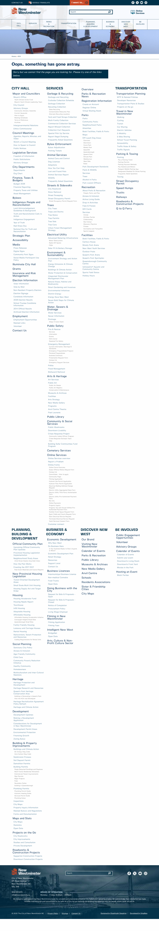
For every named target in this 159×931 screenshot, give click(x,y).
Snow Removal (54, 192)
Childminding (88, 219)
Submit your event (125, 558)
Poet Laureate (54, 412)
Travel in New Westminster (124, 112)
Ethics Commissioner (23, 129)
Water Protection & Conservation (62, 273)
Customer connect (56, 524)
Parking (120, 157)
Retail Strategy (54, 557)
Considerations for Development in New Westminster (28, 725)
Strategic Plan (21, 236)
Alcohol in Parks (90, 180)
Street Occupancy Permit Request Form (63, 201)
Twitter (137, 2)
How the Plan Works (22, 564)
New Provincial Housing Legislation (27, 575)
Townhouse (18, 605)
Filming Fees (53, 625)
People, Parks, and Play (91, 193)
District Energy (54, 294)
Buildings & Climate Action (60, 270)
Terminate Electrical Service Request (61, 519)
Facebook (133, 2)
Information (53, 334)
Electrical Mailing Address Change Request (61, 487)
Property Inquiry (54, 505)
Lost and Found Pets (57, 171)
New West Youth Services (94, 248)
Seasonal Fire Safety (56, 341)
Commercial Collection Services (62, 124)
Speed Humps (124, 188)
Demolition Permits (22, 764)
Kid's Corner (53, 339)
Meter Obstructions (56, 240)
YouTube (141, 2)
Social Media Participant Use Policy (26, 259)
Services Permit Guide (22, 796)
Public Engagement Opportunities (128, 536)
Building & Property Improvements (25, 744)
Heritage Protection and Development (24, 684)
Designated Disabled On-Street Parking (131, 171)
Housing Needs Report (23, 602)
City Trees (52, 208)
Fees (16, 781)
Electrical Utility (57, 234)
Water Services (54, 313)
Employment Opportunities (25, 320)
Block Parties (123, 575)
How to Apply (19, 115)
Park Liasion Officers (92, 183)
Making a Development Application (24, 719)
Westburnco (87, 159)
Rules (85, 164)
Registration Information (97, 101)
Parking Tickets (55, 151)
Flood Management (56, 369)
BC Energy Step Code (22, 752)
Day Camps (87, 222)
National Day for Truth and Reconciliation (25, 230)
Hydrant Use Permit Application (60, 481)
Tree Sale (52, 221)
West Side (86, 161)
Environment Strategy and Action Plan (62, 260)
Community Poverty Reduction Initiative (27, 662)
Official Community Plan (28, 544)
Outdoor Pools (89, 252)
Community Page (55, 477)
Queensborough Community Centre (95, 263)
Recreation (88, 187)
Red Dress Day (20, 226)
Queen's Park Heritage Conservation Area (23, 693)
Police (50, 365)
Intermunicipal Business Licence (62, 574)
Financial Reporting (22, 187)
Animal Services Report (58, 175)
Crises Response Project (58, 434)
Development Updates (23, 715)
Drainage (52, 319)
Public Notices (20, 148)
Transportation (68, 23)
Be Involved (140, 23)
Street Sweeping (55, 195)
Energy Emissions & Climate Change (60, 265)
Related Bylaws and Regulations (28, 811)
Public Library (55, 417)
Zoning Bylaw (19, 739)
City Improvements (22, 839)
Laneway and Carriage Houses (27, 628)
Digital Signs (19, 251)
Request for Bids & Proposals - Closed (61, 601)
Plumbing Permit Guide (22, 791)
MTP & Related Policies (127, 97)
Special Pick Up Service (58, 133)
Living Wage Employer (58, 612)
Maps (85, 135)
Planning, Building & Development (90, 24)
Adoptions (52, 165)
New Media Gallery (56, 403)
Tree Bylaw (53, 215)
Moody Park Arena (91, 245)
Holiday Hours (89, 276)
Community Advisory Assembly (25, 111)
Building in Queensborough (23, 785)
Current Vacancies (20, 113)
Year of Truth (19, 223)
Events (51, 336)
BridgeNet (52, 633)
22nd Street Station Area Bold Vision (27, 561)
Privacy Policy (52, 913)
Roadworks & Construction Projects (130, 202)
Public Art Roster (55, 385)
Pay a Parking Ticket (125, 160)
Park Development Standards (95, 167)
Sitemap (65, 913)
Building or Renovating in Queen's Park (27, 696)
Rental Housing (20, 631)
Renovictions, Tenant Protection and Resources (27, 636)
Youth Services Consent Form (59, 521)
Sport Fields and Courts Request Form (62, 514)
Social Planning (22, 644)
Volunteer (18, 326)
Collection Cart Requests (59, 130)
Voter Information (21, 284)
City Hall (19, 25)
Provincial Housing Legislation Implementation (27, 554)
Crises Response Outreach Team (60, 438)
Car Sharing (122, 127)
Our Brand (88, 539)
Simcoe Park (87, 157)
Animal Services (57, 155)
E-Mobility (121, 133)
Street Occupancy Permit (59, 199)
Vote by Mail (19, 287)
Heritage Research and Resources (28, 688)
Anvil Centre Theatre (57, 409)
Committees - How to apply (58, 474)
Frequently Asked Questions (60, 140)
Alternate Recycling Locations (59, 114)
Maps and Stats (22, 818)
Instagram (145, 2)
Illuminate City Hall (24, 264)
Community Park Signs (23, 254)
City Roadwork (54, 189)
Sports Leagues (88, 231)
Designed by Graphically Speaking (113, 913)
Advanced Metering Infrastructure (63, 238)
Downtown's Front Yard (127, 564)
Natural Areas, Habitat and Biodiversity (59, 283)
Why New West (55, 543)
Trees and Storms (55, 212)
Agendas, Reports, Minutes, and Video (27, 138)
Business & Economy (110, 24)
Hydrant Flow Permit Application (60, 483)
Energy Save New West (58, 297)
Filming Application (55, 479)
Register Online (89, 108)
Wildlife (51, 178)
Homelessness (20, 669)
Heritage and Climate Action (26, 707)
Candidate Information (23, 297)
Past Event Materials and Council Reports (28, 570)
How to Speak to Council (24, 145)
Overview (87, 89)
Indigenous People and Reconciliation (26, 203)
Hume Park (87, 145)
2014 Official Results (23, 309)
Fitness (85, 226)
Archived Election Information (26, 312)
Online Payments (55, 503)
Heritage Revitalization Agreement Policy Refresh (29, 703)
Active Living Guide (91, 199)
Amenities (87, 128)
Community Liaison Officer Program (61, 436)
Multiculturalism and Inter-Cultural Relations (29, 674)
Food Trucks (53, 581)
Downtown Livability (57, 430)
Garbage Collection (56, 104)
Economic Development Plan (60, 554)
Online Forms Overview (57, 467)
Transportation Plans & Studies (130, 104)
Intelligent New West (60, 630)
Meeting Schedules (21, 118)
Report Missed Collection (59, 127)
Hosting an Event (126, 572)
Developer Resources (126, 100)
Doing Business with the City (62, 589)
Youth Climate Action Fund (23, 100)
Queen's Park (88, 154)
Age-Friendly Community (24, 654)
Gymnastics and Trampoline (93, 229)
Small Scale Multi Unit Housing (27, 585)
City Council (19, 105)
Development (21, 711)
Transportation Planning (130, 94)
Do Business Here (56, 546)
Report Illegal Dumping (58, 137)
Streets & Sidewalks (59, 185)
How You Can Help (56, 168)
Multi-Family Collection (58, 120)
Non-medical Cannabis (58, 577)
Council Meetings (23, 133)
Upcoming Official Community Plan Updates (27, 548)
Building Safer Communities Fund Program (62, 445)
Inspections (19, 801)
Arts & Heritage (57, 376)
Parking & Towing (127, 154)
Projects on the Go (24, 832)
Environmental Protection (25, 732)
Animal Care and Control (59, 158)
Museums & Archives (57, 393)
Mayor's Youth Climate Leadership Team (28, 102)
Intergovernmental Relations (26, 125)
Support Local (54, 563)
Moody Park (87, 147)
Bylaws (17, 198)
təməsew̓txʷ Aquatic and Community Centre (93, 268)
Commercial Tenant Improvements (26, 774)
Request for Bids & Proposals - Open (61, 596)
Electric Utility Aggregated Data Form (62, 490)
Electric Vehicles (124, 130)
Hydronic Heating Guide (22, 793)
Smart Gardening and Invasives (62, 287)
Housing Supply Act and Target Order (27, 590)
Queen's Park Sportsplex (93, 258)
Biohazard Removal (56, 372)
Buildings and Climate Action (26, 749)
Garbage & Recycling (60, 94)
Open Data (18, 828)
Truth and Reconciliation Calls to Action (28, 215)
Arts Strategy (54, 400)
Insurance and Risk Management (24, 274)
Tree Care (52, 225)
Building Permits (21, 767)
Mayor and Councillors (26, 94)
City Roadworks (20, 836)
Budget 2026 (19, 184)
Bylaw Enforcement (59, 144)
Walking (120, 117)
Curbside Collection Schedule (61, 100)
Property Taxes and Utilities (26, 190)
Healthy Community (22, 666)
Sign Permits (18, 776)
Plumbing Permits (21, 789)
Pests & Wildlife (90, 170)
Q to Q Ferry (124, 208)
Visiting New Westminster (89, 545)
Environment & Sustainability (56, 253)
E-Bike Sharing (123, 137)
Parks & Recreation (48, 24)
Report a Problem (56, 462)
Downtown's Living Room (128, 561)
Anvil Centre (89, 573)
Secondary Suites (20, 783)
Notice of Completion (57, 605)
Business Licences (58, 571)
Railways (121, 197)
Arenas (85, 215)
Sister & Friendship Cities (93, 588)
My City (52, 501)
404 (19, 56)
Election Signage (21, 293)
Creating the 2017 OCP (24, 567)
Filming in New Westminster (56, 617)
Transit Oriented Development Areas (27, 581)
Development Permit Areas (25, 729)
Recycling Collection (57, 107)
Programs (52, 406)
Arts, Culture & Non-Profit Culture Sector (60, 642)
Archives (17, 122)
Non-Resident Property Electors (27, 290)
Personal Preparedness (57, 353)
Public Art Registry (55, 388)
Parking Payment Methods (127, 164)
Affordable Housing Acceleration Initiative (28, 617)
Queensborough (88, 152)
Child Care (18, 657)
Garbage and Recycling (58, 97)
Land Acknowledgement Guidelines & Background (25, 209)
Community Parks (90, 122)
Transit (120, 124)
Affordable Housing (22, 615)
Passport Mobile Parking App (128, 169)
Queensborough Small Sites (23, 622)
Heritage (18, 679)
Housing (18, 595)
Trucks (120, 192)
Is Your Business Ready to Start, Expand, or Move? (63, 549)
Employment (20, 316)
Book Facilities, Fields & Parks (96, 131)
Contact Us (17, 3)
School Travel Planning (127, 140)
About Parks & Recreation (94, 191)
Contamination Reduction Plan (59, 112)
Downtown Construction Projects (28, 859)
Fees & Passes (89, 206)
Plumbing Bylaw (20, 798)
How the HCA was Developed (24, 698)
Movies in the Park (125, 567)
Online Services (56, 455)
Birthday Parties (89, 217)
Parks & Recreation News (94, 95)
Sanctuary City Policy (23, 648)
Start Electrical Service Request (60, 516)
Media (16, 245)
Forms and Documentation (25, 814)
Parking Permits (123, 162)
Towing (120, 177)
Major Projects (19, 778)
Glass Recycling (54, 109)
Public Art (52, 383)
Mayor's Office (20, 97)
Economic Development (61, 539)
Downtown (87, 143)
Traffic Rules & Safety (126, 146)
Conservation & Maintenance (59, 390)
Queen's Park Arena (91, 255)
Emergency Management (59, 344)
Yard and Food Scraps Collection (62, 117)
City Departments (23, 167)
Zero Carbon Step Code (22, 754)
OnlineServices (140, 12)
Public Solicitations (22, 159)
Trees (50, 205)
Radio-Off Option (55, 243)
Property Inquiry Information (26, 808)
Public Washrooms (56, 427)
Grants (17, 269)
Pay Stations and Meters (126, 167)
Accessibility (20, 240)
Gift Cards (87, 209)
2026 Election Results (23, 300)
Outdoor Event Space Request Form (61, 512)
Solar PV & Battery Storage (60, 248)
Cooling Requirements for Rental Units (27, 639)
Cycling (120, 120)
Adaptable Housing (22, 612)
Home (14, 56)
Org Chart (18, 173)
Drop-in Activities (90, 203)
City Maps (18, 804)
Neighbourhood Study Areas (26, 558)
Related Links (19, 323)
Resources (52, 560)
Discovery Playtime (90, 224)
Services (33, 23)
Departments (19, 170)
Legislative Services (25, 153)
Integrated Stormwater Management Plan (58, 277)
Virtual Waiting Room (92, 111)
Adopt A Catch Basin (56, 322)
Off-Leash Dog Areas (92, 138)
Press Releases (20, 248)
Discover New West (126, 24)
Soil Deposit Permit (22, 760)
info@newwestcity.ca (21, 895)
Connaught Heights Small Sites (25, 620)
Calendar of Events (93, 551)
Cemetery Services (59, 450)
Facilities (52, 396)
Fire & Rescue (54, 329)
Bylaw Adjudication (56, 147)
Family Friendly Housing (24, 625)
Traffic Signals (123, 150)
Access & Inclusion (91, 196)
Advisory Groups (21, 108)
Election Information (25, 280)
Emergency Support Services (59, 362)
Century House (89, 242)
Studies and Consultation (24, 842)
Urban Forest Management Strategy (60, 229)
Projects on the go (125, 107)
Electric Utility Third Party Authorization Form (63, 493)
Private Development (23, 846)
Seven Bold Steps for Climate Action (61, 301)
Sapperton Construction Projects (28, 856)
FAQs (51, 245)
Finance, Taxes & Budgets (23, 179)
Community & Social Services (59, 422)
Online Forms (54, 465)
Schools (86, 578)
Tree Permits (53, 218)
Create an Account (91, 104)
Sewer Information (56, 316)
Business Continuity (56, 355)
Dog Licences (54, 162)
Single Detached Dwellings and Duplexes (28, 769)
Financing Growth (21, 736)
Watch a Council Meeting (25, 142)
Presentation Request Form (58, 358)
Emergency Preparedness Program (61, 351)
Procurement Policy (56, 609)
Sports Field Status (91, 272)
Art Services (53, 380)
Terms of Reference (21, 120)
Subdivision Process (22, 757)
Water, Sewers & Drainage (57, 308)
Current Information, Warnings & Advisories (60, 347)
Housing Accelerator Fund (25, 599)
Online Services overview (59, 458)
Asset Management (22, 194)
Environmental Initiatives (59, 290)
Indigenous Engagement (24, 219)
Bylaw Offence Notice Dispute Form (61, 470)
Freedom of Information (24, 156)
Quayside (86, 150)
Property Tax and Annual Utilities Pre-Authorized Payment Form (62, 508)
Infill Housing (19, 608)
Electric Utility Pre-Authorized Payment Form (62, 497)
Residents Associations (96, 582)
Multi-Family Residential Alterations (26, 772)
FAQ (50, 441)
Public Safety (55, 326)
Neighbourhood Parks (92, 125)
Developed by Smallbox (138, 913)
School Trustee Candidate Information (25, 304)
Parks (85, 115)
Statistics (18, 825)
